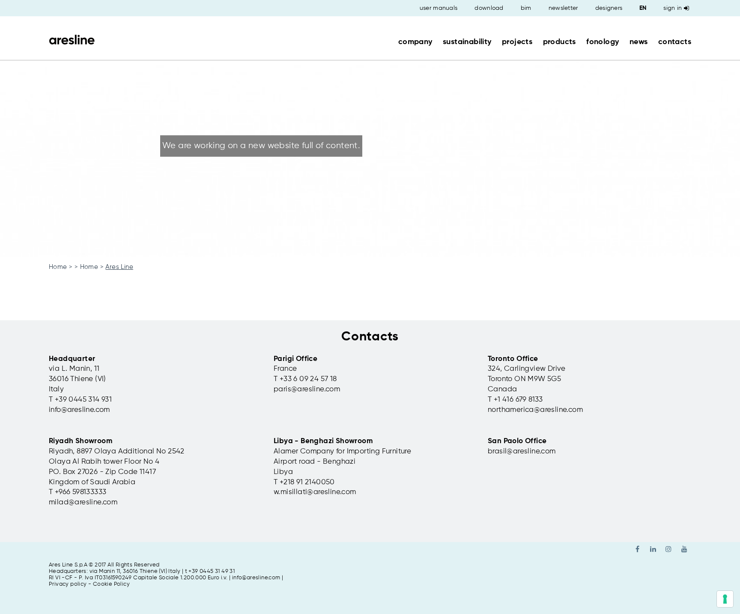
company (415, 42)
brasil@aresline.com (522, 451)
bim (526, 8)
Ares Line (119, 267)
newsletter (563, 8)
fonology (602, 42)
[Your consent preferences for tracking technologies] (725, 599)
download (488, 8)
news (639, 42)
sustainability (467, 42)
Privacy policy (68, 584)
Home (58, 267)
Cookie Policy (111, 584)
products (559, 42)
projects (517, 42)
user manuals (439, 8)
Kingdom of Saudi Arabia (92, 482)
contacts (674, 42)
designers (609, 8)
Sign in (672, 8)
